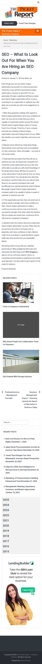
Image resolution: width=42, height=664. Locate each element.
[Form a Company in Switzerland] (18, 292)
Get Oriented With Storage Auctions (17, 376)
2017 (6, 541)
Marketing (13, 40)
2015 (6, 551)
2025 (6, 499)
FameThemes (25, 660)
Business (12, 269)
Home (6, 40)
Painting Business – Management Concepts (12, 395)
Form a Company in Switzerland (16, 307)
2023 (6, 510)
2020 (6, 525)
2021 (6, 520)
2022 (6, 515)
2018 (6, 536)
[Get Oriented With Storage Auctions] (21, 361)
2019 (6, 530)
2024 (6, 505)
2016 (6, 546)
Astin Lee (28, 78)
